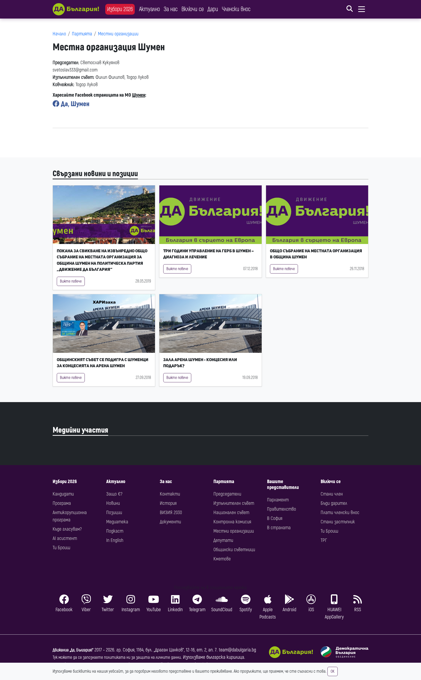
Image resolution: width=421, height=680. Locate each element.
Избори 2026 (120, 9)
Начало (59, 34)
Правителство (281, 509)
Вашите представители (283, 484)
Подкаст (114, 531)
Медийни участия (80, 430)
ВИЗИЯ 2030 (171, 512)
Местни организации (118, 34)
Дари (213, 9)
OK (333, 671)
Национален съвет (231, 512)
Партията (82, 34)
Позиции (114, 512)
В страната (279, 528)
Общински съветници (234, 550)
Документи (170, 522)
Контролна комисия (232, 522)
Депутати (223, 540)
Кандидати (63, 494)
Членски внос (236, 9)
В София (274, 518)
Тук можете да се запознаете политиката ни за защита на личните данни (117, 657)
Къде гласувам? (67, 529)
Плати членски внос (340, 512)
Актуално (149, 9)
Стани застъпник (338, 522)
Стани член (332, 494)
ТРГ (324, 540)
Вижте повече (71, 281)
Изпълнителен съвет (233, 503)
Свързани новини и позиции (95, 174)
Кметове (222, 559)
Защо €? (114, 494)
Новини (113, 503)
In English (114, 540)
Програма (62, 503)
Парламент (278, 500)
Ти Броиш (61, 548)
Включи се (193, 9)
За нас (171, 9)
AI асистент (65, 538)
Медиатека (117, 522)
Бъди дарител (334, 503)
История (168, 503)
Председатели (227, 494)
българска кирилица (225, 657)
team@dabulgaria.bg (237, 650)
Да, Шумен (74, 104)
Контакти (170, 494)
